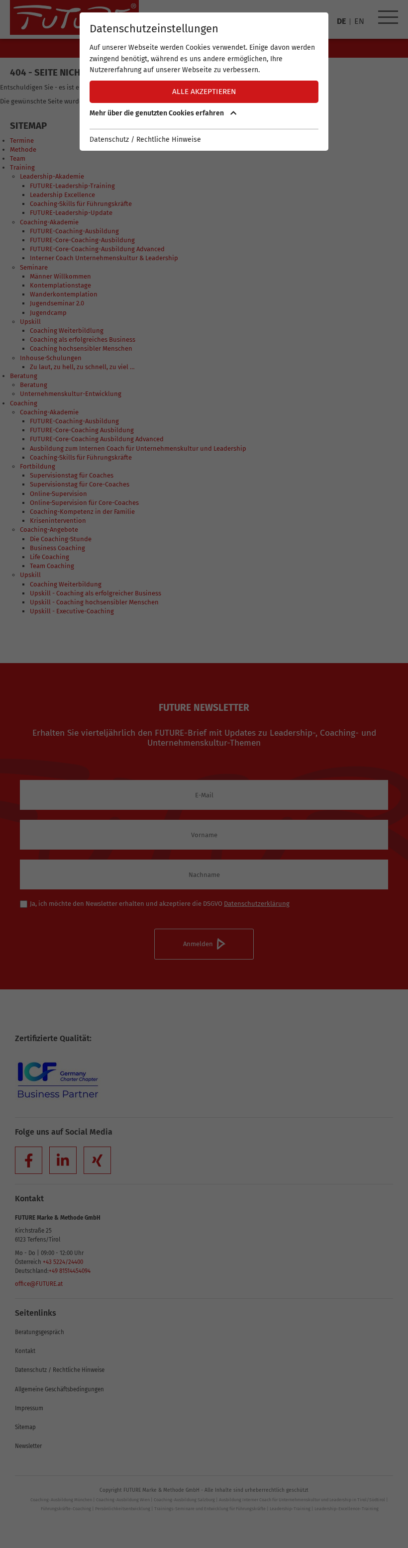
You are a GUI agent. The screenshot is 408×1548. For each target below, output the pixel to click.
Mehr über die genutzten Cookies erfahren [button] (157, 113)
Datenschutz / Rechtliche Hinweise (145, 139)
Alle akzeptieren (204, 91)
